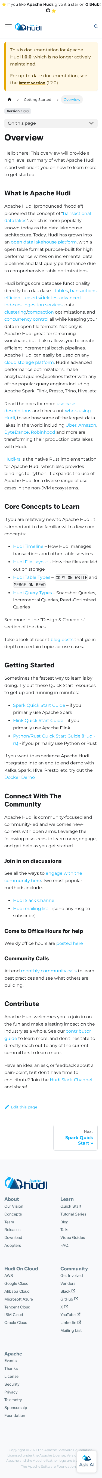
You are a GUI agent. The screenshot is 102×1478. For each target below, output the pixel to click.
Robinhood (43, 432)
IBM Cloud (13, 1314)
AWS (8, 1275)
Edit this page (24, 1107)
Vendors (67, 1283)
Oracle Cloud (15, 1322)
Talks (64, 1229)
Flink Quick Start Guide (38, 720)
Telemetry (13, 1399)
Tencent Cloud (17, 1307)
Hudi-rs (12, 459)
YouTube (68, 1314)
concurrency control (26, 319)
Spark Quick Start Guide (39, 705)
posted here (69, 943)
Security (12, 1384)
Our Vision (13, 1206)
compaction (40, 312)
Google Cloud (16, 1283)
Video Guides (72, 1237)
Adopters (12, 1245)
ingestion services (43, 304)
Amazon (87, 425)
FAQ (64, 1245)
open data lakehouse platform (44, 242)
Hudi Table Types (31, 577)
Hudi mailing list (30, 908)
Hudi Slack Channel (34, 900)
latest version (32, 82)
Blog (64, 1222)
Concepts (13, 1214)
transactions (83, 290)
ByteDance (16, 432)
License (11, 1376)
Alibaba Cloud (17, 1291)
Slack (65, 1291)
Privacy (11, 1392)
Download (13, 1237)
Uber (71, 425)
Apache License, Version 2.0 (61, 1455)
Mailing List (71, 1330)
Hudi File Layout (30, 561)
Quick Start (70, 1206)
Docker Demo (19, 777)
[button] (96, 26)
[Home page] (9, 99)
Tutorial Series (73, 1214)
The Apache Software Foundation (65, 1450)
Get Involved (71, 1275)
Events (10, 1360)
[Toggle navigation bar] (8, 27)
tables (61, 290)
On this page (22, 123)
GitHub (66, 1299)
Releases (12, 1229)
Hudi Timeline (28, 546)
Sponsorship (15, 1407)
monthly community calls (49, 970)
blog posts (62, 639)
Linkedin (68, 1322)
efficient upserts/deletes (30, 297)
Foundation (14, 1415)
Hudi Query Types (32, 592)
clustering (15, 312)
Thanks (11, 1368)
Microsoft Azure (18, 1299)
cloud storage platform (29, 362)
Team (9, 1222)
